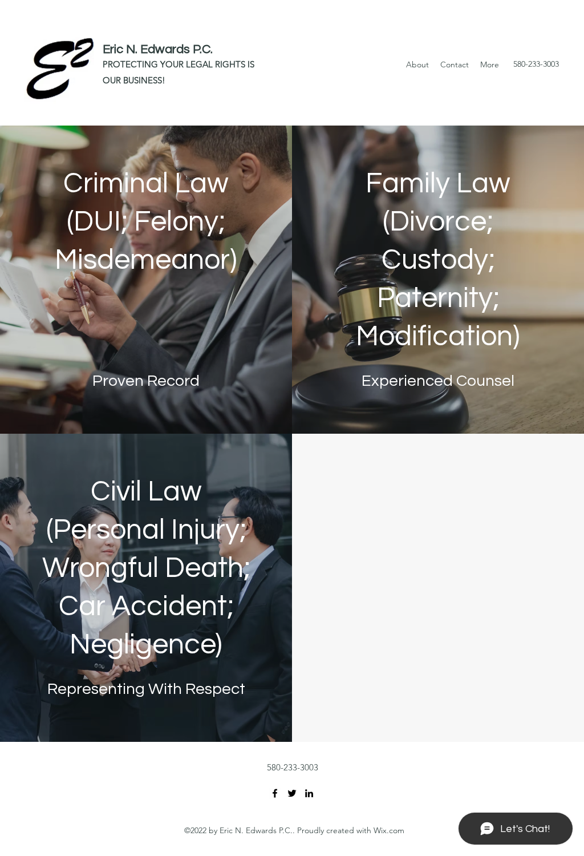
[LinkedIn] (309, 793)
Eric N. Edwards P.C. (158, 49)
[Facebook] (275, 793)
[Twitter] (292, 793)
